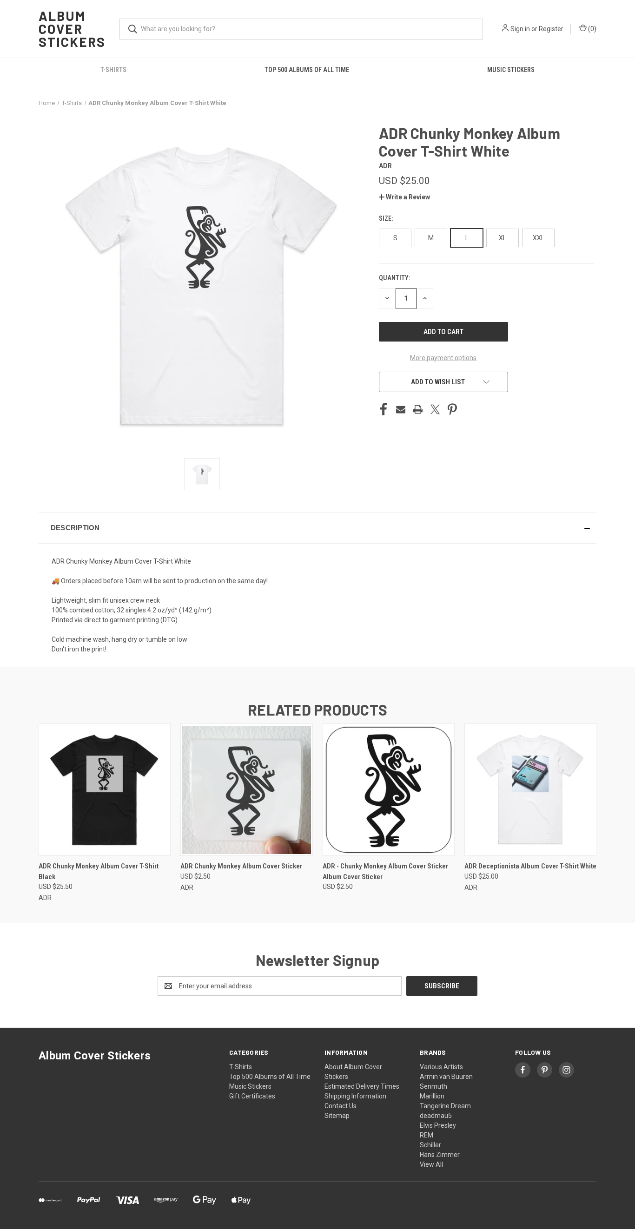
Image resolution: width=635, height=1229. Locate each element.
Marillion (432, 1096)
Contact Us (340, 1106)
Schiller (430, 1145)
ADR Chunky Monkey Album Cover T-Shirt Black (99, 871)
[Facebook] (383, 409)
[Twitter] (435, 409)
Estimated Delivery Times (361, 1086)
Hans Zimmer (440, 1154)
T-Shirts (113, 69)
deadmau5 (436, 1115)
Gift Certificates (252, 1096)
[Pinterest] (452, 409)
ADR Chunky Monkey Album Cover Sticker (241, 866)
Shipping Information (355, 1096)
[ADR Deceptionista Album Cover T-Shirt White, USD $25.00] (530, 789)
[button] (404, 197)
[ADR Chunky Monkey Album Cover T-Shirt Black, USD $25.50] (104, 789)
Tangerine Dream (445, 1106)
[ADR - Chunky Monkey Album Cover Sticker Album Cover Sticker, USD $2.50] (388, 789)
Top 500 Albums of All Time (307, 69)
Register (551, 29)
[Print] (418, 409)
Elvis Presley (438, 1125)
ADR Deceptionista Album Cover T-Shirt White (530, 866)
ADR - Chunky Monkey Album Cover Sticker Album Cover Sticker (385, 871)
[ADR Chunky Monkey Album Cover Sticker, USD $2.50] (246, 789)
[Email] (400, 409)
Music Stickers (511, 69)
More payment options (443, 357)
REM (426, 1135)
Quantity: (394, 278)
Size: (386, 218)
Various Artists (441, 1067)
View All (431, 1164)
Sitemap (337, 1115)
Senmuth (433, 1086)
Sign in (520, 29)
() (591, 29)
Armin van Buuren (446, 1076)
